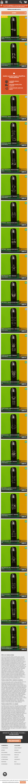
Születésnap (18, 747)
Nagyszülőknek (5, 754)
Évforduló (17, 764)
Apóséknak (4, 757)
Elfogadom (23, 782)
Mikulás (16, 754)
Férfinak (3, 761)
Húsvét (16, 757)
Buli (15, 761)
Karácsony (17, 752)
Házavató (17, 759)
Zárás (26, 6)
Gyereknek (4, 764)
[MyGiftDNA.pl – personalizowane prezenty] (2, 1)
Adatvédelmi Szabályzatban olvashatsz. (10, 782)
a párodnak (4, 747)
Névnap (16, 750)
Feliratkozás (14, 741)
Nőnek (3, 750)
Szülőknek (4, 752)
